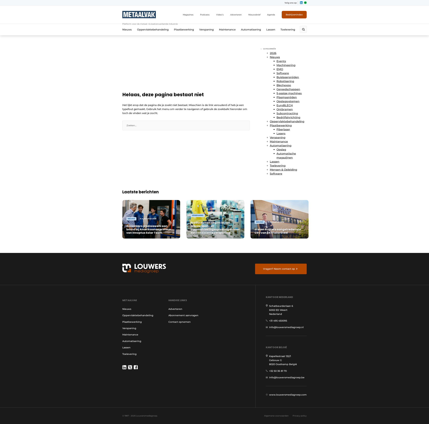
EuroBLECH (285, 105)
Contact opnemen (179, 321)
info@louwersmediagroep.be (286, 377)
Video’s (220, 14)
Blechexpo (284, 85)
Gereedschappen (288, 89)
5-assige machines (289, 93)
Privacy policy (300, 415)
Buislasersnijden (288, 77)
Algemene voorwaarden (276, 415)
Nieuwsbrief (254, 14)
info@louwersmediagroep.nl (286, 327)
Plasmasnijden (287, 97)
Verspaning (206, 29)
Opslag (281, 149)
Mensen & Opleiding (283, 169)
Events (281, 61)
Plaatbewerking (184, 29)
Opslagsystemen (288, 101)
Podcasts (204, 14)
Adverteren (236, 14)
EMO (280, 69)
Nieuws (127, 29)
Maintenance (227, 29)
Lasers (281, 133)
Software (283, 73)
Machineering (286, 65)
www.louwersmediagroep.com (288, 394)
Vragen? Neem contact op (279, 268)
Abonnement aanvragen (183, 315)
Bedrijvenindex (294, 14)
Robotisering (285, 81)
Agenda (271, 14)
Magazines (188, 14)
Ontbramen (285, 109)
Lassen (270, 29)
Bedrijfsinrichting (288, 117)
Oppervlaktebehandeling (153, 29)
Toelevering (288, 29)
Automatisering (251, 29)
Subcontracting (287, 113)
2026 (273, 53)
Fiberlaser (283, 129)
